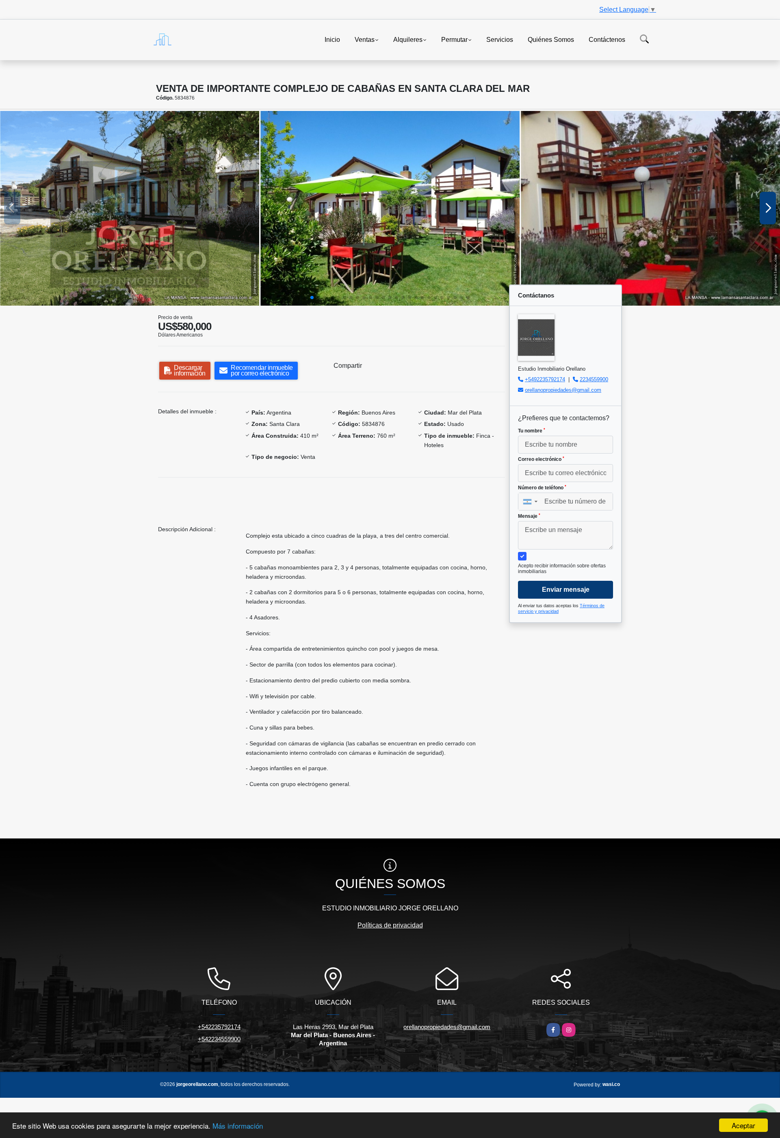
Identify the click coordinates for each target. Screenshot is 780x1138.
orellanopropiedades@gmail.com (563, 390)
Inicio (332, 39)
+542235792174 (219, 1026)
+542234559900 (219, 1039)
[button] (312, 297)
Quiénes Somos (551, 39)
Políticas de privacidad (390, 925)
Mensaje (529, 516)
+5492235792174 (545, 379)
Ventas (365, 39)
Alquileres (407, 39)
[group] (129, 208)
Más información (237, 1126)
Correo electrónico (541, 459)
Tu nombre (531, 431)
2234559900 (594, 379)
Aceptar (743, 1125)
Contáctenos (607, 39)
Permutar (454, 39)
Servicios (499, 39)
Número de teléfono (542, 487)
